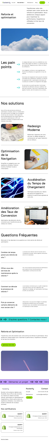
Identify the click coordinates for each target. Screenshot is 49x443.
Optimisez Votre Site (8, 345)
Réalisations (30, 2)
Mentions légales (4, 439)
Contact (42, 2)
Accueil (13, 2)
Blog (36, 2)
